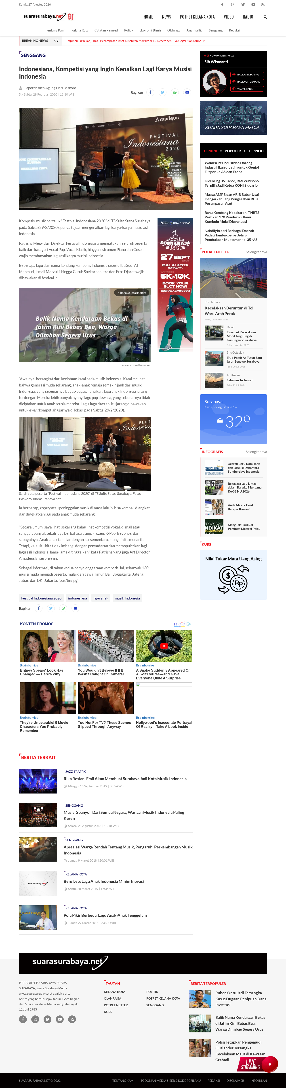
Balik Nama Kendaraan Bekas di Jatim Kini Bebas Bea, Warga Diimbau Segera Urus (240, 1023)
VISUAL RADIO (245, 88)
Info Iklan (259, 1080)
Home (148, 17)
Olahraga (173, 30)
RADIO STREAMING (248, 74)
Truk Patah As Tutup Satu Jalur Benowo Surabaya (244, 359)
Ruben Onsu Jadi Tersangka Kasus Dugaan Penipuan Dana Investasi (241, 998)
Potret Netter (116, 1005)
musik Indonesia (127, 598)
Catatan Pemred (106, 30)
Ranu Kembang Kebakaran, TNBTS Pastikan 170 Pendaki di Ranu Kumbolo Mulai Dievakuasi (232, 216)
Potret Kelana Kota (197, 17)
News (166, 17)
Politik (128, 30)
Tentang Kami (55, 30)
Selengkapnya (256, 252)
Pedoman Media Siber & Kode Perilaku (171, 1080)
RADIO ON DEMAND (248, 81)
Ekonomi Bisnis (150, 30)
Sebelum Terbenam (240, 380)
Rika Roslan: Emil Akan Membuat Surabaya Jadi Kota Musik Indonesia (125, 778)
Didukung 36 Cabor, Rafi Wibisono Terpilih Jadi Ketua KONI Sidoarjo (232, 183)
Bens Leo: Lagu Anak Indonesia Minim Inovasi (104, 881)
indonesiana (77, 598)
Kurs (108, 1012)
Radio (248, 17)
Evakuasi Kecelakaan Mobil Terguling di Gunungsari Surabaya (242, 336)
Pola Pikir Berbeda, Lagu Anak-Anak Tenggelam (105, 915)
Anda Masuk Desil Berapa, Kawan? (240, 507)
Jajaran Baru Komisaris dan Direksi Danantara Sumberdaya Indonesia (244, 467)
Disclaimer (235, 1080)
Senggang (216, 30)
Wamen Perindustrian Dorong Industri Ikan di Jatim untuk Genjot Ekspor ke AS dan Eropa (232, 167)
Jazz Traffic (194, 30)
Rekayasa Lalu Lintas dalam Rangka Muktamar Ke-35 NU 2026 (245, 487)
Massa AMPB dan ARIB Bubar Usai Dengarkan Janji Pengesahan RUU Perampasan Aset (232, 198)
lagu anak (101, 598)
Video (229, 17)
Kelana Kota (80, 30)
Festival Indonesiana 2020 (41, 598)
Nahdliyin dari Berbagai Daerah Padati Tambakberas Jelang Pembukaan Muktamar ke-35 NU (231, 235)
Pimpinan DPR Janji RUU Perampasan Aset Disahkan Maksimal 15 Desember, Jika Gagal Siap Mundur (135, 41)
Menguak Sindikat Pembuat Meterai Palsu (244, 527)
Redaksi (234, 30)
